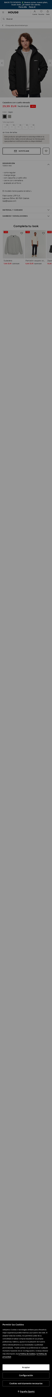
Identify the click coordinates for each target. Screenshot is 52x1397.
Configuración (26, 1375)
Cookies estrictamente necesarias (26, 1383)
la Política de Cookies (26, 1354)
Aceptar (26, 1367)
